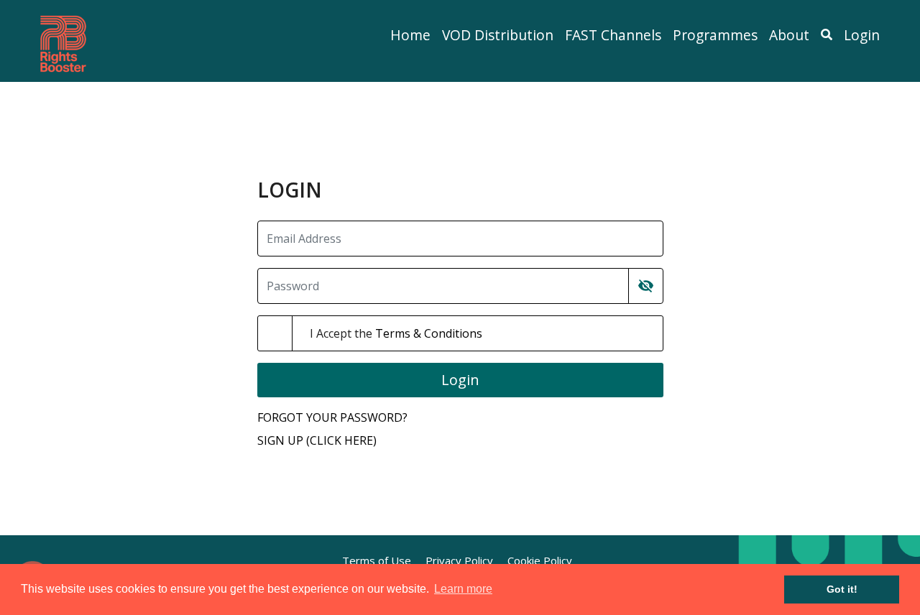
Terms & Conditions (428, 333)
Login (862, 35)
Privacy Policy (459, 560)
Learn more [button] (463, 589)
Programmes (715, 35)
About (789, 35)
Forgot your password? (332, 417)
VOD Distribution (497, 35)
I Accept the (396, 333)
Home (410, 35)
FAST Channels (613, 35)
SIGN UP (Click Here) (317, 440)
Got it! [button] (842, 589)
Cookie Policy (539, 560)
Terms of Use (376, 560)
